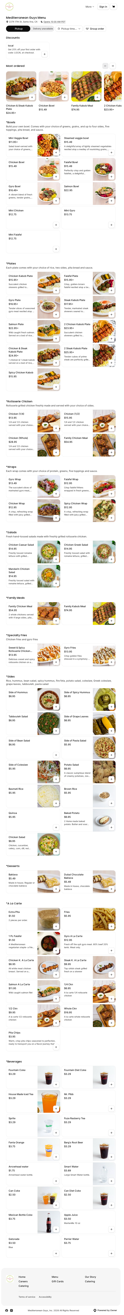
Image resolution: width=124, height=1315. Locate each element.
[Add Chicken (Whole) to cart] (56, 452)
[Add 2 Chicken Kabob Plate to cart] (111, 338)
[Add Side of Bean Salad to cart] (56, 755)
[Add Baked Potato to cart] (111, 827)
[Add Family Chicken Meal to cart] (111, 452)
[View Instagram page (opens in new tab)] (11, 1310)
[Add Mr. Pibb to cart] (111, 1108)
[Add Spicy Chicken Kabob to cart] (56, 387)
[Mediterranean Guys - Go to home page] (9, 6)
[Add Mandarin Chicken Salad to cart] (56, 583)
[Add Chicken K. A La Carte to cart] (56, 974)
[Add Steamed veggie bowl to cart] (111, 152)
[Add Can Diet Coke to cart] (111, 1205)
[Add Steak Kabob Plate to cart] (111, 314)
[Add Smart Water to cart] (111, 1181)
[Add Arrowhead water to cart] (56, 1181)
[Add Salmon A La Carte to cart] (56, 999)
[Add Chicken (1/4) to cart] (56, 428)
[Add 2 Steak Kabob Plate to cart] (111, 363)
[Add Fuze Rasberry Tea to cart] (111, 1133)
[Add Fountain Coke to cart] (56, 1084)
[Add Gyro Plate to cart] (56, 314)
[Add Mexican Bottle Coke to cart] (56, 1229)
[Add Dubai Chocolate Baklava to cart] (111, 889)
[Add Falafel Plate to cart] (111, 290)
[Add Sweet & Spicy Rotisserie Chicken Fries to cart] (56, 662)
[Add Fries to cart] (111, 926)
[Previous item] (105, 66)
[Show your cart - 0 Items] (113, 7)
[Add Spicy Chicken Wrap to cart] (111, 518)
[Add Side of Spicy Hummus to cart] (111, 707)
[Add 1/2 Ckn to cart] (56, 1023)
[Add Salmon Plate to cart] (56, 338)
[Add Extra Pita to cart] (56, 926)
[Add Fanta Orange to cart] (56, 1157)
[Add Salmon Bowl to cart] (111, 201)
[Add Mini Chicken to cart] (56, 225)
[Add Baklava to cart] (56, 889)
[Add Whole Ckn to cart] (111, 1023)
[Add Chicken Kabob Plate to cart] (56, 290)
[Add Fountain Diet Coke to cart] (111, 1084)
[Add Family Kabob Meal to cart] (97, 97)
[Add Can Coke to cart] (56, 1205)
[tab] (18, 29)
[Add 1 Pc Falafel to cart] (56, 950)
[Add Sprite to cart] (56, 1133)
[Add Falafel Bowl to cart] (111, 176)
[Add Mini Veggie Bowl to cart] (56, 152)
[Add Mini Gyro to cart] (111, 225)
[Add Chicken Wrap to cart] (56, 518)
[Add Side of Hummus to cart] (56, 707)
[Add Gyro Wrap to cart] (56, 494)
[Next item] (113, 66)
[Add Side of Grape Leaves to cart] (111, 731)
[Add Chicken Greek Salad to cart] (111, 559)
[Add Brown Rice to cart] (111, 803)
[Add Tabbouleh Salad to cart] (56, 731)
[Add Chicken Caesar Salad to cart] (56, 559)
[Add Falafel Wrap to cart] (111, 494)
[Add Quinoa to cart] (56, 827)
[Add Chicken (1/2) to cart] (111, 428)
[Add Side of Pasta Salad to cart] (111, 755)
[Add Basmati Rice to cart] (56, 803)
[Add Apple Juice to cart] (111, 1229)
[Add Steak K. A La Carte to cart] (111, 974)
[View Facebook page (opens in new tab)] (6, 1310)
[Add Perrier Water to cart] (111, 1253)
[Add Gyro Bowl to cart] (56, 201)
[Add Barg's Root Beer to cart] (111, 1157)
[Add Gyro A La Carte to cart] (111, 950)
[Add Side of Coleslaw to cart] (56, 779)
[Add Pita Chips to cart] (56, 1047)
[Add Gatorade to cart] (56, 1253)
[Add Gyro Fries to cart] (111, 662)
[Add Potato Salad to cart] (111, 779)
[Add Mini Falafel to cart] (56, 249)
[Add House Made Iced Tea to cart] (56, 1108)
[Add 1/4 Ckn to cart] (111, 999)
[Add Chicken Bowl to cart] (64, 97)
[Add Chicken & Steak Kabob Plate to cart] (32, 97)
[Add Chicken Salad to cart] (56, 851)
